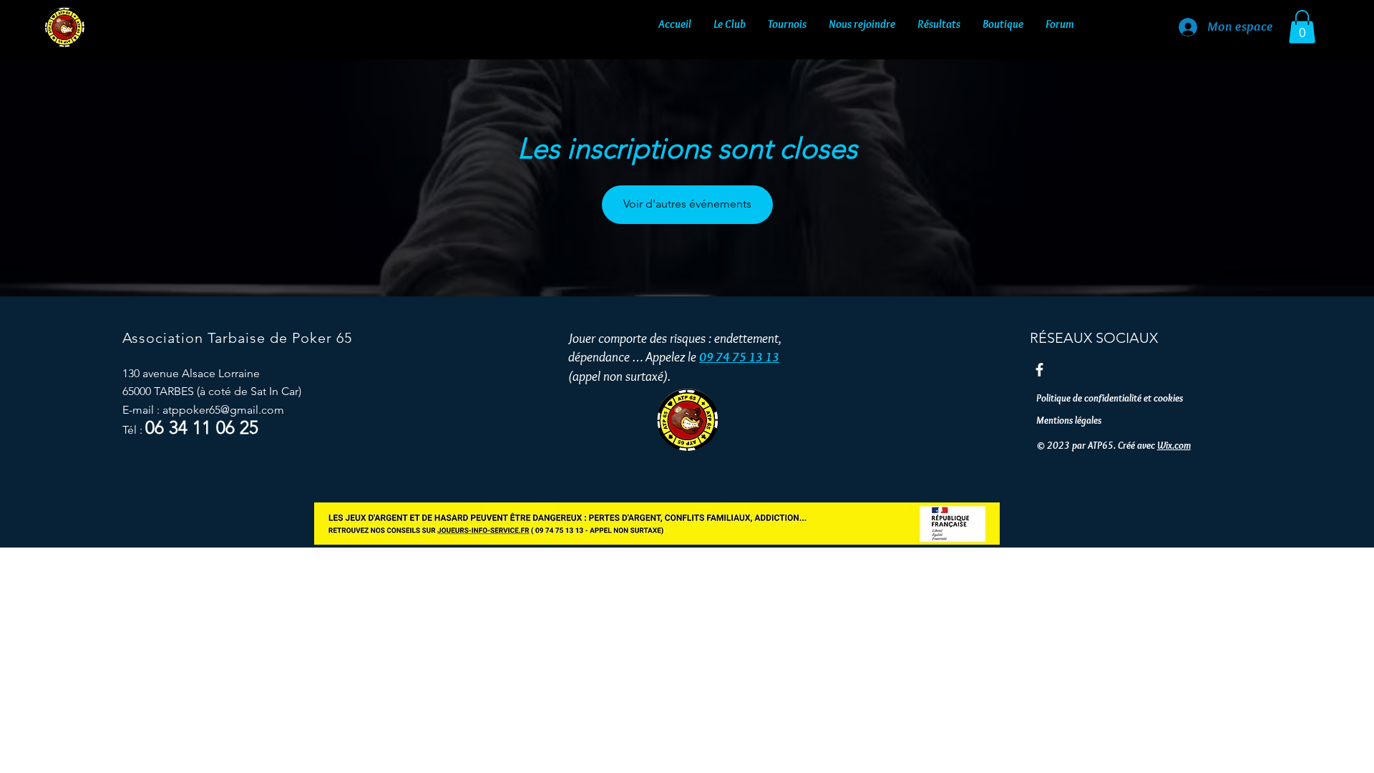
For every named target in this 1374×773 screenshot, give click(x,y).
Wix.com (1174, 445)
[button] (729, 20)
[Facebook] (1039, 370)
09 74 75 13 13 (739, 357)
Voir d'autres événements (687, 203)
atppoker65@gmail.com (223, 410)
